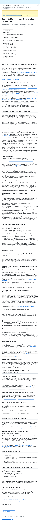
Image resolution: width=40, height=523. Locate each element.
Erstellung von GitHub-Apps (10, 7)
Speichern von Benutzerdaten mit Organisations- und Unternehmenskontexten (15, 310)
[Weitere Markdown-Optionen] (12, 30)
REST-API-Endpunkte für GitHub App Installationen (24, 306)
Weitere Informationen (9, 497)
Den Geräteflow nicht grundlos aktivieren (10, 180)
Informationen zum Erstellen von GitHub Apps (23, 7)
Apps (3, 7)
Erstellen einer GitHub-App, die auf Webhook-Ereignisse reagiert (24, 428)
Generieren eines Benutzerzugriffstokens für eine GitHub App (21, 161)
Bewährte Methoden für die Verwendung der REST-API (13, 107)
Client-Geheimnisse (7, 156)
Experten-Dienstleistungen (6, 519)
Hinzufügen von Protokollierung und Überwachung (17, 467)
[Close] (37, 1)
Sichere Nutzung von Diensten (11, 451)
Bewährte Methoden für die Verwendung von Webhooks (15, 499)
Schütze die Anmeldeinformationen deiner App (16, 111)
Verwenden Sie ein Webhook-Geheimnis (14, 418)
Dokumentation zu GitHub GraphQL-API (23, 99)
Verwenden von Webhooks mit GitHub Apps (17, 87)
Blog (12, 519)
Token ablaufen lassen (9, 341)
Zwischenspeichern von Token (11, 359)
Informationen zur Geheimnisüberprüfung (26, 398)
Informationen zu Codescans (10, 398)
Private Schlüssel (6, 129)
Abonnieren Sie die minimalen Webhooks (14, 411)
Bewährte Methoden (5, 8)
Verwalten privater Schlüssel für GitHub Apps (11, 153)
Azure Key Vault (7, 135)
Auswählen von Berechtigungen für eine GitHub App (27, 72)
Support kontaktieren (6, 511)
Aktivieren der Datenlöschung (11, 487)
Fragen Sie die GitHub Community (9, 510)
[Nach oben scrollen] (38, 521)
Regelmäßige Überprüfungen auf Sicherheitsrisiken (17, 392)
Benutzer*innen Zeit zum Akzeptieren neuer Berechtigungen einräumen (15, 432)
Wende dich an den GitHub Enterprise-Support (13, 15)
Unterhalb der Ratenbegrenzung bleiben (14, 83)
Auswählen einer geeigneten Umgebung (14, 402)
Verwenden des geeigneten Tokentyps (13, 224)
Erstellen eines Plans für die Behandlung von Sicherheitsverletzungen (15, 371)
